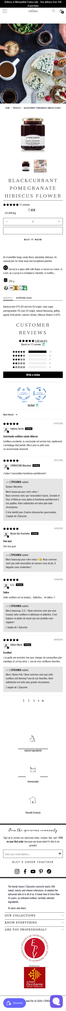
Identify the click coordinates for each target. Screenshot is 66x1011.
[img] (11, 423)
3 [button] (34, 700)
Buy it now (33, 239)
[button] (11, 204)
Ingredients (8, 298)
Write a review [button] (33, 374)
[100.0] (23, 393)
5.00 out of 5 (41, 340)
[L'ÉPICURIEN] (33, 11)
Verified (31, 405)
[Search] (55, 10)
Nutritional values (24, 298)
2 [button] (28, 700)
